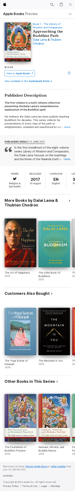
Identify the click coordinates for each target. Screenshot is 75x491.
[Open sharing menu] (69, 73)
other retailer (58, 466)
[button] (52, 4)
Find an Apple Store (37, 466)
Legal (44, 486)
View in (18, 73)
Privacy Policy (11, 486)
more (67, 127)
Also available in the (27, 81)
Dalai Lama (40, 39)
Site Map (55, 486)
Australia (8, 475)
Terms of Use (30, 486)
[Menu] (70, 4)
